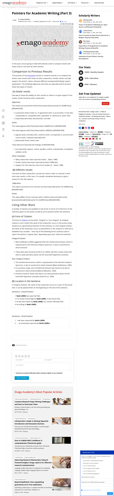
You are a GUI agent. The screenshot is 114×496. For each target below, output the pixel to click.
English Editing (57, 3)
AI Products (71, 3)
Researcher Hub (84, 111)
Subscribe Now (99, 3)
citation (25, 220)
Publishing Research (35, 399)
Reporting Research (20, 418)
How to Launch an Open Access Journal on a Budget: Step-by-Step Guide (94, 36)
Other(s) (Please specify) (87, 477)
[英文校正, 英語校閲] (80, 139)
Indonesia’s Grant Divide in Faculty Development (91, 57)
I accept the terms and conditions (92, 490)
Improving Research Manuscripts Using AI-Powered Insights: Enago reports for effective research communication (33, 462)
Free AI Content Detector (101, 114)
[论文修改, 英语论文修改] (87, 139)
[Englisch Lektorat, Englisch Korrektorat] (83, 139)
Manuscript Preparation (21, 399)
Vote (110, 493)
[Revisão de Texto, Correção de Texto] (97, 139)
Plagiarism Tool (41, 3)
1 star (16, 356)
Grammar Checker (85, 116)
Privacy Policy (94, 118)
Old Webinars (19, 457)
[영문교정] (100, 139)
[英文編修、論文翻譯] (90, 139)
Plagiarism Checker (85, 114)
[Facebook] (61, 24)
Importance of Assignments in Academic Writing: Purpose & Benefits (93, 47)
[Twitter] (63, 24)
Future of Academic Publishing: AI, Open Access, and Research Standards (93, 26)
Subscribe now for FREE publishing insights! (92, 482)
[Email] (68, 24)
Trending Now (46, 399)
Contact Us (85, 118)
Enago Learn (94, 111)
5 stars (28, 356)
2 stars (19, 356)
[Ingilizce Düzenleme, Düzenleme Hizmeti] (93, 139)
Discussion (31, 75)
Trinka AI (103, 111)
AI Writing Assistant (98, 116)
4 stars (25, 356)
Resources (84, 3)
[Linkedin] (66, 24)
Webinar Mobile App (29, 457)
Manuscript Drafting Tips (21, 345)
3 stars (22, 356)
